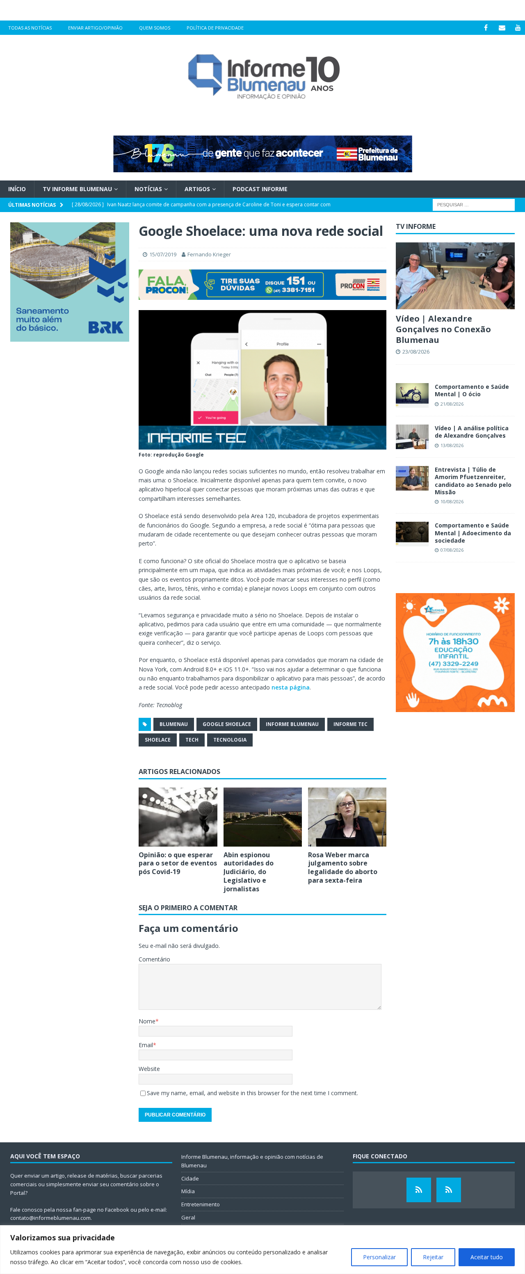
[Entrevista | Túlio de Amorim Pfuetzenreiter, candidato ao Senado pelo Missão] (412, 478)
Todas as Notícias (30, 28)
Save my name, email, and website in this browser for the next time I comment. (252, 1093)
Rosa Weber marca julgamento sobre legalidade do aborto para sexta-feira (342, 867)
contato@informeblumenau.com (50, 1217)
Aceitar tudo (486, 1257)
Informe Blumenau (292, 724)
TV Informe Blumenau (77, 189)
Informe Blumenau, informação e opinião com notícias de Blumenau (252, 1161)
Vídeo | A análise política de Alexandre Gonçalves (472, 431)
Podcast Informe (260, 189)
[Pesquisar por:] (474, 204)
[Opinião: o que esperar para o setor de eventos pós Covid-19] (178, 817)
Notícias (148, 189)
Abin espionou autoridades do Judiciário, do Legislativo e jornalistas (249, 871)
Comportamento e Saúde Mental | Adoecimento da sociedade (473, 532)
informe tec (350, 724)
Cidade (190, 1178)
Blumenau (174, 724)
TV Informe (416, 226)
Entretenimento (200, 1204)
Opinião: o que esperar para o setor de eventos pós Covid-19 (178, 863)
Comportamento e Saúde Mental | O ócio (472, 390)
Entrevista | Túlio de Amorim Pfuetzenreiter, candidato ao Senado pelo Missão (473, 481)
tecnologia (230, 739)
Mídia (188, 1191)
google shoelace (227, 724)
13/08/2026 (452, 445)
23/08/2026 (415, 351)
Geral (188, 1217)
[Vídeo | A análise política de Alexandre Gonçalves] (412, 437)
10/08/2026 (452, 501)
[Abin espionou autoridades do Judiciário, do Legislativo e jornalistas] (263, 817)
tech (192, 739)
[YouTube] (518, 28)
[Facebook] (486, 28)
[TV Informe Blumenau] (418, 1190)
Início (17, 189)
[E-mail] (502, 28)
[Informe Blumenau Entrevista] (448, 1190)
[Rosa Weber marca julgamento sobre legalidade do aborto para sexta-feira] (347, 817)
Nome (147, 1021)
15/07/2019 (162, 254)
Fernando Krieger (209, 254)
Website (149, 1069)
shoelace (158, 739)
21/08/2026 (452, 404)
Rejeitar (433, 1257)
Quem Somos (154, 28)
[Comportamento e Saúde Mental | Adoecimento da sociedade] (412, 534)
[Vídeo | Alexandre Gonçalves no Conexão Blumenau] (455, 275)
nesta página (291, 687)
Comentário (154, 959)
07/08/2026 (452, 550)
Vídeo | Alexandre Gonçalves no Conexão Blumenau (443, 329)
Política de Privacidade (215, 28)
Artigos (197, 189)
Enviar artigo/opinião (95, 28)
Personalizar (379, 1257)
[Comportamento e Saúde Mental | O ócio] (412, 395)
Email (146, 1045)
